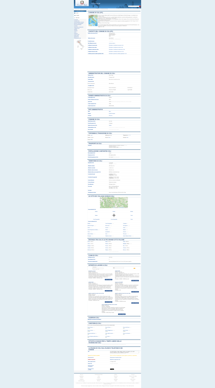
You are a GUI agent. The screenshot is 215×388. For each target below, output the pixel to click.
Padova (106, 249)
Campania (81, 379)
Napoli (124, 241)
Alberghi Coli (93, 317)
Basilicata (81, 376)
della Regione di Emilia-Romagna (124, 15)
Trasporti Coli (76, 28)
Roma (89, 241)
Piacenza (137, 19)
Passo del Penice (126, 327)
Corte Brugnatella (115, 19)
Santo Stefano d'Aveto (127, 235)
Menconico (107, 225)
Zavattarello (107, 231)
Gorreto (124, 231)
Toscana (132, 374)
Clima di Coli (93, 255)
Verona (106, 247)
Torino (89, 243)
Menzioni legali (84, 385)
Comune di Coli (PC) (95, 12)
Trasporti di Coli (95, 143)
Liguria (98, 377)
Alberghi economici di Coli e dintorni (94, 319)
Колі (127, 137)
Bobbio (110, 19)
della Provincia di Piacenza (112, 15)
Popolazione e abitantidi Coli (99, 151)
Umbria (133, 377)
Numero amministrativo (78, 23)
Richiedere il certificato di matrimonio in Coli (117, 49)
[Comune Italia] (82, 5)
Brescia (124, 249)
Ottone (106, 229)
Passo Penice (107, 327)
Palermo (106, 243)
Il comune (76, 19)
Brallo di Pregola (91, 225)
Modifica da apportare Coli (115, 359)
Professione (94, 267)
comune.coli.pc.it (112, 43)
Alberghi (77, 15)
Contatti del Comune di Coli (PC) (100, 31)
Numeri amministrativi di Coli (99, 95)
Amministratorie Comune (79, 22)
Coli (98, 15)
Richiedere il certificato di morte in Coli (116, 47)
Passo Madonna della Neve (93, 336)
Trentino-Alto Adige (133, 376)
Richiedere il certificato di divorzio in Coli (116, 51)
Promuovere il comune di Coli (115, 357)
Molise (115, 374)
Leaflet (114, 207)
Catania (89, 247)
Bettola (131, 211)
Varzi (106, 233)
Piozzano (124, 233)
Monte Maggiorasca (109, 330)
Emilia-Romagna (112, 113)
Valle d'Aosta (132, 379)
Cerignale (125, 223)
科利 (92, 139)
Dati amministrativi (95, 109)
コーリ (129, 135)
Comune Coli (76, 20)
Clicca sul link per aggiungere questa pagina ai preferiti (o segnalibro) (123, 355)
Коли (109, 137)
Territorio (76, 30)
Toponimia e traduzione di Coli (100, 133)
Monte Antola (125, 330)
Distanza (76, 33)
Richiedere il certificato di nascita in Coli (116, 45)
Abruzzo (81, 374)
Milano (106, 241)
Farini (120, 19)
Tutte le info (77, 17)
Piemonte (116, 376)
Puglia (116, 377)
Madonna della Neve (91, 333)
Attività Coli (76, 36)
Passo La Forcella (126, 333)
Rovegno (89, 235)
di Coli (95, 3)
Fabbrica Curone (108, 235)
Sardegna (116, 379)
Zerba (124, 227)
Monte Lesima (90, 330)
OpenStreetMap (121, 207)
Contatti (96, 385)
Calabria (81, 377)
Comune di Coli (94, 119)
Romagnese (125, 225)
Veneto (133, 380)
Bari (124, 245)
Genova (124, 243)
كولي (91, 135)
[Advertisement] (114, 63)
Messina (89, 249)
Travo (89, 231)
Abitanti (75, 29)
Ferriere (106, 227)
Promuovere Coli (77, 38)
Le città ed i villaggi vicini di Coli (101, 196)
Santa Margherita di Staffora (93, 229)
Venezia (124, 247)
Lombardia (99, 379)
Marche (98, 380)
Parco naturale (90, 129)
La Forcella (107, 336)
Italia (110, 111)
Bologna (89, 245)
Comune (75, 25)
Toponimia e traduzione (78, 27)
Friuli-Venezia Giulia (98, 374)
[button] (101, 198)
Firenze (106, 245)
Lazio (99, 376)
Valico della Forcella (109, 333)
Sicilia (116, 380)
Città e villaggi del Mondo (104, 385)
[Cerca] (140, 6)
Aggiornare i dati (101, 26)
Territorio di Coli (95, 161)
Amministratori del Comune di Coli (101, 73)
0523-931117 (111, 38)
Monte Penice (90, 327)
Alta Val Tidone (90, 233)
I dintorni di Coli (94, 323)
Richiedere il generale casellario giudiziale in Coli (117, 53)
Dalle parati (76, 35)
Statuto (110, 125)
